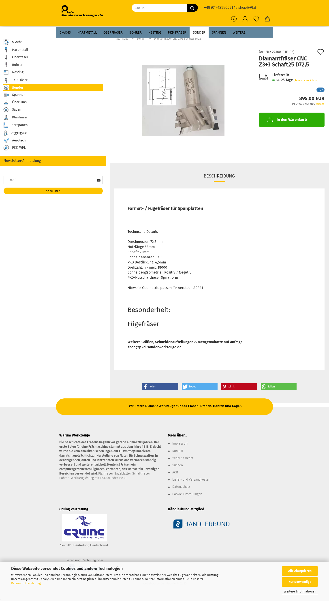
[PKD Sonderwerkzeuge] (83, 11)
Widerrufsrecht (182, 458)
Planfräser (19, 117)
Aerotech (18, 140)
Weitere (239, 32)
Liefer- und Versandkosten (191, 479)
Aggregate (19, 133)
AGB (175, 472)
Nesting (154, 32)
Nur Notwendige (299, 582)
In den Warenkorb (292, 119)
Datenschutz (181, 487)
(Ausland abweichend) (306, 80)
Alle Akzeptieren (300, 571)
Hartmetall (87, 32)
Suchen (177, 465)
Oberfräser (113, 32)
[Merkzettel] (256, 19)
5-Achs (65, 32)
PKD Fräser (177, 32)
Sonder (199, 32)
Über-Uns (19, 102)
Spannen (219, 32)
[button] (245, 19)
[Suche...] (192, 8)
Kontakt (177, 451)
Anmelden (53, 190)
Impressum (180, 443)
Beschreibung (219, 176)
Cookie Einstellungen (187, 494)
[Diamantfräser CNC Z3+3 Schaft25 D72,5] (183, 100)
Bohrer (135, 32)
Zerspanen (19, 125)
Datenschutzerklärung (26, 583)
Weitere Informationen (300, 591)
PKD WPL (18, 148)
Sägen (16, 109)
